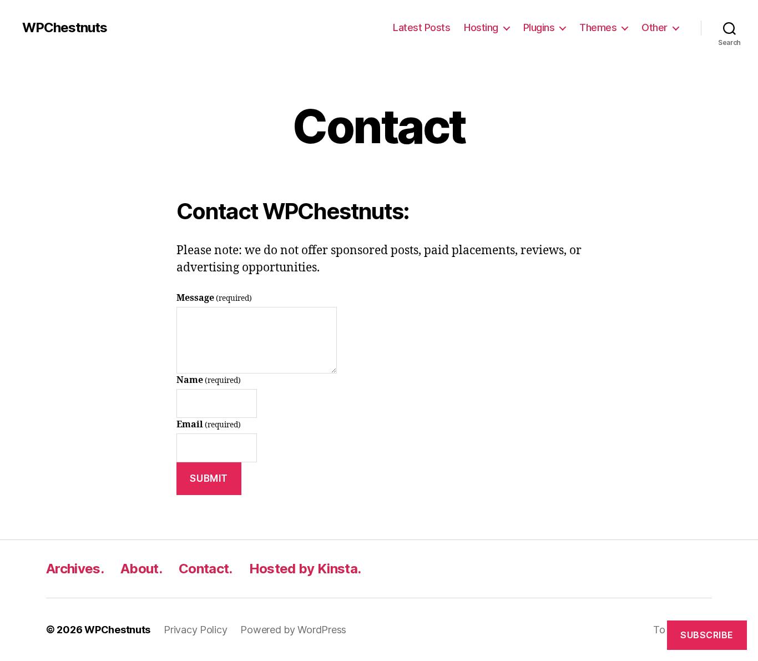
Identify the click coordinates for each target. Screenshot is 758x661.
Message (214, 298)
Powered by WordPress (293, 629)
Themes (597, 27)
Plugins (539, 27)
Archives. (75, 569)
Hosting (481, 27)
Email (208, 424)
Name (208, 380)
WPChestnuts (64, 27)
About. (141, 569)
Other (654, 27)
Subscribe (707, 634)
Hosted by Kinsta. (305, 569)
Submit (209, 478)
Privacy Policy (195, 629)
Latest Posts (421, 27)
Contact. (206, 569)
